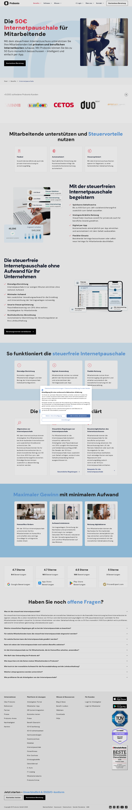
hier (71, 406)
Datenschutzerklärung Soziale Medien (77, 388)
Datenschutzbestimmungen (54, 388)
